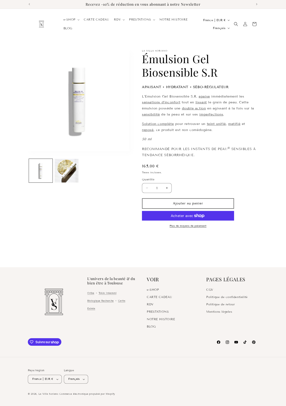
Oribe (90, 293)
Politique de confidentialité (227, 297)
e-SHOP (153, 290)
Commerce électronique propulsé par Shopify (87, 393)
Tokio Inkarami (107, 293)
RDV (150, 304)
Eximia (91, 308)
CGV (209, 290)
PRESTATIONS (158, 311)
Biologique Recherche (100, 300)
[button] (71, 19)
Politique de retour (220, 304)
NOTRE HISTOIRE (161, 319)
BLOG (151, 326)
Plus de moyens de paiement (188, 225)
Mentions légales (219, 311)
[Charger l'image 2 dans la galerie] (66, 170)
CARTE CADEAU (159, 297)
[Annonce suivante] (256, 4)
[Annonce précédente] (29, 4)
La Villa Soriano (48, 393)
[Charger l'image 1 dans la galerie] (41, 170)
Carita (121, 300)
